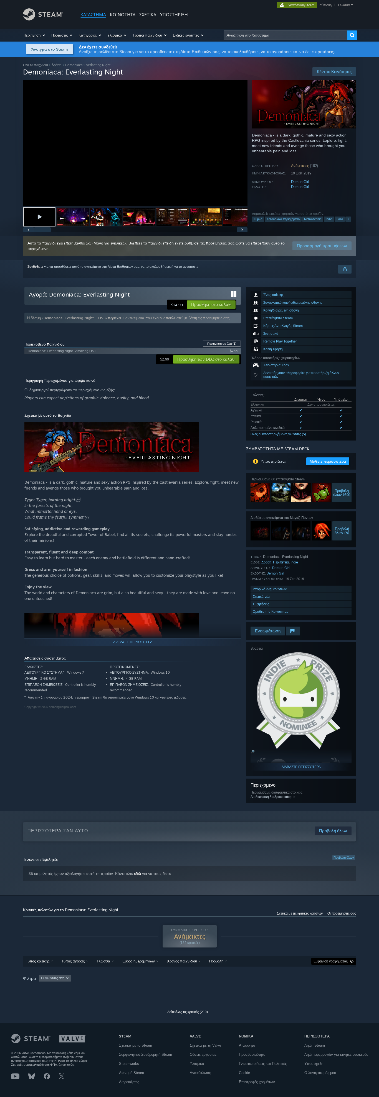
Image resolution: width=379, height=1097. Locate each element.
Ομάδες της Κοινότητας (270, 611)
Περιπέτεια (281, 562)
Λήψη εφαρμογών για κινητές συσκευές (336, 1054)
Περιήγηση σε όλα (221, 344)
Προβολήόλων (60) (341, 492)
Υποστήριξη (313, 1064)
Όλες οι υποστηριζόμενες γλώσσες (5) (278, 434)
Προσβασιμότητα (252, 1054)
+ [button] (348, 219)
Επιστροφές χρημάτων (257, 1082)
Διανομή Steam (131, 1073)
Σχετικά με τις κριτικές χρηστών (300, 913)
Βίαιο (340, 219)
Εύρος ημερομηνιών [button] (138, 961)
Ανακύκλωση (200, 1073)
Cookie (244, 1073)
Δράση (57, 65)
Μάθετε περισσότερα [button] (328, 461)
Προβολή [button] (216, 961)
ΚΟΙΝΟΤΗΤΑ (122, 14)
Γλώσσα (344, 5)
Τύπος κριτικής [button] (37, 961)
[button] (35, 35)
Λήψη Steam (314, 1045)
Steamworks (129, 1064)
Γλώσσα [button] (103, 961)
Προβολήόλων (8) (342, 531)
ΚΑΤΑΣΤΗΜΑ (93, 14)
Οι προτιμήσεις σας (341, 913)
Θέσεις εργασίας (203, 1054)
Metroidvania (312, 219)
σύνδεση (326, 5)
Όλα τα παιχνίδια (35, 65)
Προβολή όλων (343, 857)
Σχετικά (147, 14)
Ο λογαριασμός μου (320, 1073)
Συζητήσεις (261, 604)
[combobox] (285, 35)
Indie (329, 219)
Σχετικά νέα (261, 596)
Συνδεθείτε (35, 267)
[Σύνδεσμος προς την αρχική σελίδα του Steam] (43, 19)
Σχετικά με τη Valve (205, 1045)
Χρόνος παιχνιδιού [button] (182, 961)
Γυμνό (258, 219)
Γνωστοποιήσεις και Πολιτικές (263, 1064)
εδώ (137, 873)
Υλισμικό (197, 1064)
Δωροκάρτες (129, 1082)
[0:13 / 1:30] (135, 143)
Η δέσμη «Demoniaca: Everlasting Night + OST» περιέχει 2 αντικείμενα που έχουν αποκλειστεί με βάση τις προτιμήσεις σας (128, 318)
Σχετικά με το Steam (135, 1045)
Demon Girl (300, 182)
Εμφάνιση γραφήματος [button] (331, 961)
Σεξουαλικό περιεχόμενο (283, 219)
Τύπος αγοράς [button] (73, 961)
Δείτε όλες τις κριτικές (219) (187, 1012)
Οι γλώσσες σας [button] (52, 978)
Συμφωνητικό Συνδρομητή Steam (145, 1054)
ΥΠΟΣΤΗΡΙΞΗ (174, 14)
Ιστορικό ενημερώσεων (270, 589)
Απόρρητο (247, 1045)
